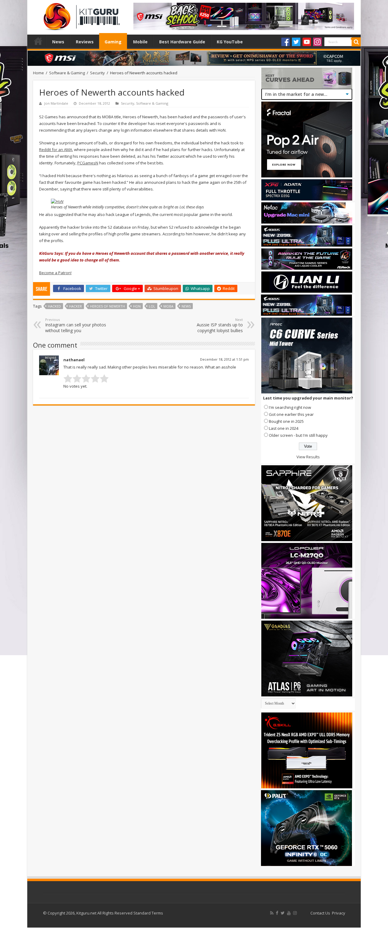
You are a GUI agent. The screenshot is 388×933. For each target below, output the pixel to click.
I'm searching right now (290, 407)
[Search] (356, 41)
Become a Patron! (55, 272)
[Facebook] (285, 42)
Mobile (140, 42)
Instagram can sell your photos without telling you (75, 325)
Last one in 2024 (283, 428)
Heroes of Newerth (107, 306)
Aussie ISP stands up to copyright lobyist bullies (220, 325)
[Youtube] (307, 42)
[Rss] (271, 913)
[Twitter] (296, 42)
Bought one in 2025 (286, 421)
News (58, 42)
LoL (152, 306)
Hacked (54, 306)
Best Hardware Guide (182, 42)
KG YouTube (230, 42)
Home (38, 41)
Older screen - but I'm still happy (298, 435)
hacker (75, 306)
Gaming (113, 42)
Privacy (338, 913)
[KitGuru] (80, 14)
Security (97, 73)
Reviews (85, 42)
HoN (137, 306)
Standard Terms (148, 913)
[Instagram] (317, 42)
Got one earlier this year (291, 414)
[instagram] (295, 913)
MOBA (168, 306)
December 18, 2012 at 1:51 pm (224, 359)
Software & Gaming (67, 73)
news (186, 306)
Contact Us (320, 913)
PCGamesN (87, 163)
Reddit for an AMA (55, 149)
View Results (308, 457)
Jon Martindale (56, 103)
